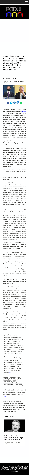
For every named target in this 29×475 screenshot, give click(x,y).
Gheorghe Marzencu (9, 442)
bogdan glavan (7, 381)
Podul (4, 396)
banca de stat (19, 384)
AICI (10, 372)
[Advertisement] (14, 34)
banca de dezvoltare (8, 384)
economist (12, 378)
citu (18, 378)
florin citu (6, 378)
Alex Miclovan (7, 81)
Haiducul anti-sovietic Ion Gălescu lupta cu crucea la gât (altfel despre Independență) (13, 437)
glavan (14, 381)
